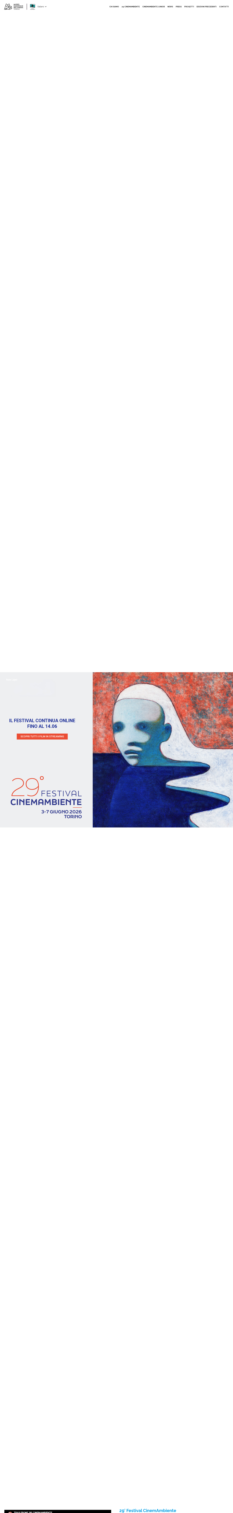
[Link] (32, 7)
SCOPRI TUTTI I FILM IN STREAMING (42, 736)
